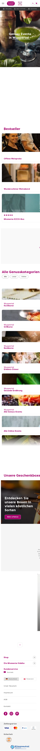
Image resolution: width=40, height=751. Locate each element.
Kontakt (10, 672)
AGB (5, 699)
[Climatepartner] (20, 746)
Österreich (30, 679)
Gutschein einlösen (11, 3)
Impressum (8, 693)
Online (23, 276)
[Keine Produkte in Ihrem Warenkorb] (36, 3)
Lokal (14, 276)
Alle (5, 276)
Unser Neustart (10, 686)
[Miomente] (20, 3)
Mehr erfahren (12, 517)
